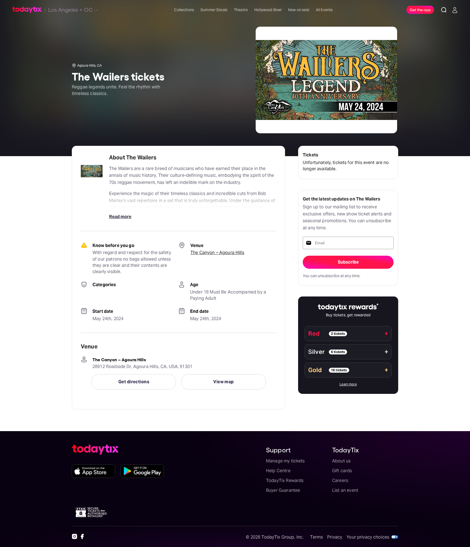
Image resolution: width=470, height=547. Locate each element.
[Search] (444, 10)
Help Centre (278, 471)
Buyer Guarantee (283, 490)
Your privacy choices (368, 537)
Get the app (420, 9)
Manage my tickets (285, 461)
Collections (184, 9)
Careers (340, 480)
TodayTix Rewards (285, 480)
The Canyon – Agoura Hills (217, 252)
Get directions (133, 382)
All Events (324, 9)
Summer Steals (213, 9)
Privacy (334, 537)
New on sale (298, 9)
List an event (345, 490)
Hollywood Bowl (268, 9)
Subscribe (348, 262)
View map (223, 382)
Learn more (348, 384)
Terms (316, 537)
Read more (120, 217)
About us (341, 461)
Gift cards (342, 471)
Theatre (241, 9)
